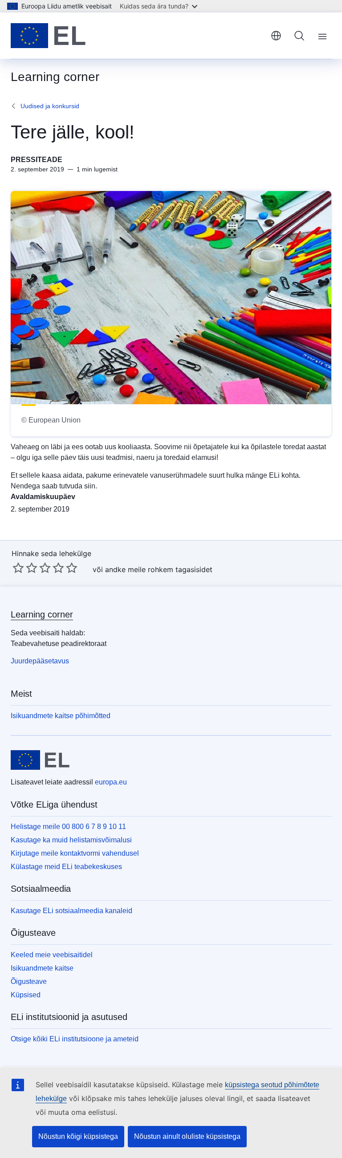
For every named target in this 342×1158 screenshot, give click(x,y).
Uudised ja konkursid (49, 106)
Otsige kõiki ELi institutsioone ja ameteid (74, 1039)
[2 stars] (25, 567)
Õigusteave (29, 981)
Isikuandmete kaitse (42, 968)
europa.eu (111, 782)
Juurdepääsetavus (40, 661)
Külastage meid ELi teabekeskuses (66, 866)
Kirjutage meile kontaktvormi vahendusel (75, 853)
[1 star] (18, 567)
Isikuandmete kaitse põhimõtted (60, 715)
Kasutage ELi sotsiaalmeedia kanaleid (71, 910)
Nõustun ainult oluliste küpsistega (187, 1136)
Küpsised (26, 995)
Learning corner (42, 614)
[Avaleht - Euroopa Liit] (48, 35)
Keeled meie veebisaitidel (52, 955)
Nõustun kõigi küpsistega (78, 1136)
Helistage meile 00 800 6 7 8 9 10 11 (68, 826)
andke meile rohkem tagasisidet (158, 569)
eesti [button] (276, 35)
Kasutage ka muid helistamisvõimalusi (71, 840)
